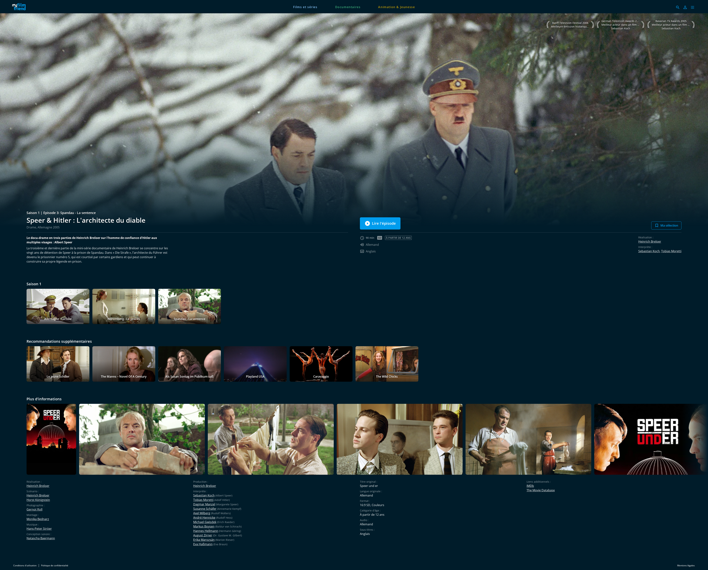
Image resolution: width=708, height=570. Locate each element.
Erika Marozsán (204, 540)
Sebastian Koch (649, 251)
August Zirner (202, 535)
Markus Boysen (203, 526)
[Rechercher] (677, 7)
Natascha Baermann (41, 538)
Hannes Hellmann (205, 531)
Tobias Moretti (671, 251)
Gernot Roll (34, 509)
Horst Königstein (38, 500)
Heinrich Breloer (649, 241)
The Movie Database (541, 490)
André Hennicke (204, 518)
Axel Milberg (201, 513)
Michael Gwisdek (204, 522)
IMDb (530, 486)
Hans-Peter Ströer (39, 529)
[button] (692, 7)
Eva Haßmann (203, 544)
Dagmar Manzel (204, 504)
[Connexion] (685, 7)
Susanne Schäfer (204, 509)
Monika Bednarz (38, 519)
